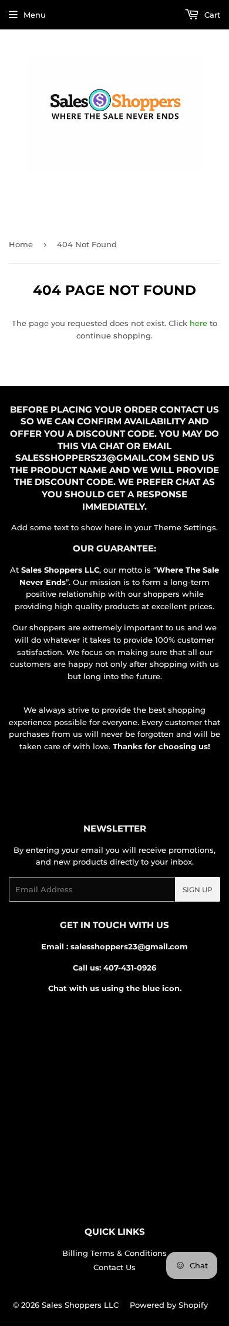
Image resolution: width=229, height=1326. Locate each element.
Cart (211, 14)
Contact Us (114, 1267)
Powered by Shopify (169, 1305)
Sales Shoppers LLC (80, 1305)
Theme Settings (185, 527)
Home (21, 244)
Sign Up (198, 889)
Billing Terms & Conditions (114, 1253)
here (198, 323)
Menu (34, 14)
